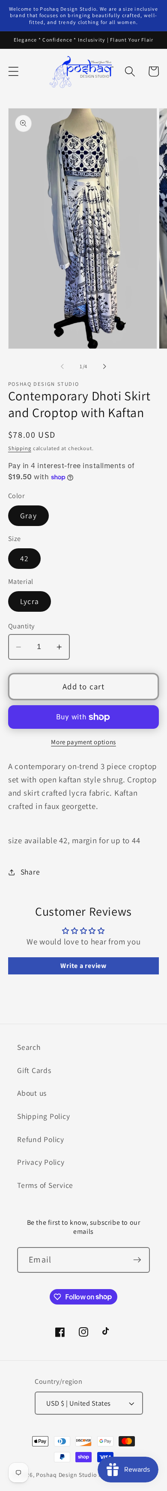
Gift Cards (34, 1070)
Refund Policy (40, 1139)
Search (29, 1047)
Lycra (29, 601)
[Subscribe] (137, 1260)
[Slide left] (62, 366)
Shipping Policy (43, 1116)
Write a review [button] (83, 965)
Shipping (19, 448)
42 (24, 558)
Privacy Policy (41, 1162)
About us (32, 1093)
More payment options (83, 742)
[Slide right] (104, 366)
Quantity (21, 626)
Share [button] (30, 872)
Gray (28, 515)
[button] (13, 71)
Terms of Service (45, 1185)
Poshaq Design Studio (66, 1475)
